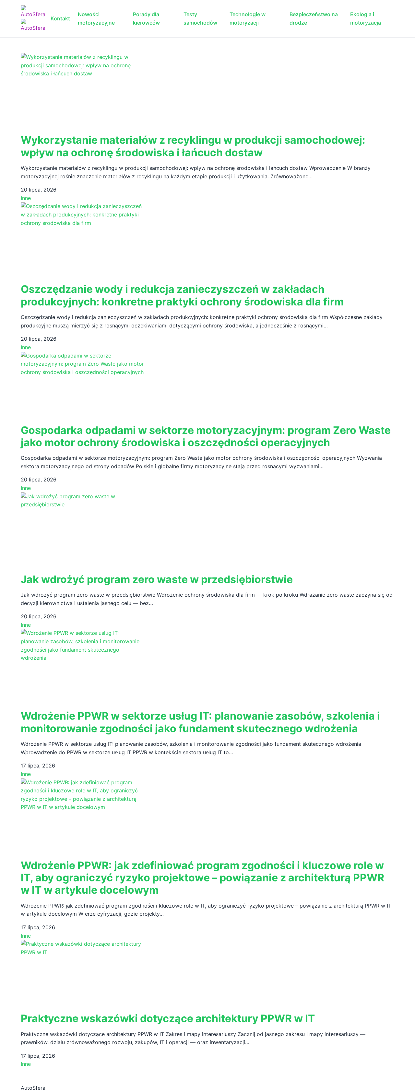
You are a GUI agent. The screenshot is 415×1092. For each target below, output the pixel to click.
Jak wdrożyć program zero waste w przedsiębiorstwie (157, 579)
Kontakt (60, 18)
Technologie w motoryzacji (248, 18)
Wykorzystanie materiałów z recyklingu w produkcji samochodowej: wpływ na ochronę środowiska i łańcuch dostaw (193, 146)
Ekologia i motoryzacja (365, 18)
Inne (26, 198)
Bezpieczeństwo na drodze (314, 18)
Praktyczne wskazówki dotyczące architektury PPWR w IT (168, 1018)
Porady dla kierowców (146, 18)
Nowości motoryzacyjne (96, 18)
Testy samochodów (200, 18)
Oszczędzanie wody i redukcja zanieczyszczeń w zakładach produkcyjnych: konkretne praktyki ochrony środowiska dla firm (182, 295)
